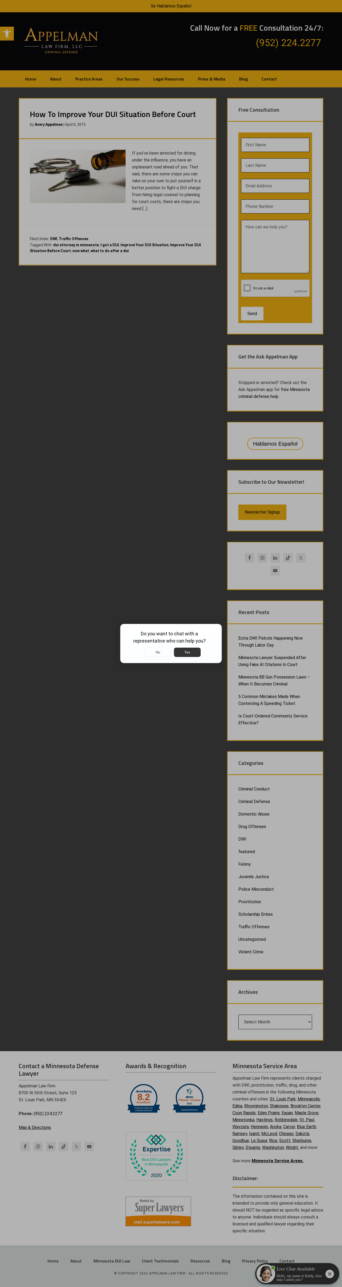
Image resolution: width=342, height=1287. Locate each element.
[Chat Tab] (171, 643)
